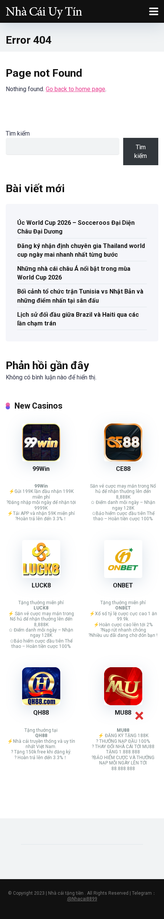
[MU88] (123, 703)
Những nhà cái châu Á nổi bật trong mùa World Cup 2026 (73, 273)
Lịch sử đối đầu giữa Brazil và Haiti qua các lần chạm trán (78, 319)
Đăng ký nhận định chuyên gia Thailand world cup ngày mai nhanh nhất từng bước (81, 250)
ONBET (123, 585)
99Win (41, 468)
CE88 (123, 468)
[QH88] (41, 703)
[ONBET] (123, 576)
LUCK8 (41, 585)
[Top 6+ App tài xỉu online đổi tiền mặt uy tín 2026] (44, 10)
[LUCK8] (41, 576)
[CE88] (123, 459)
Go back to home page (75, 89)
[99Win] (41, 459)
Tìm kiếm (18, 133)
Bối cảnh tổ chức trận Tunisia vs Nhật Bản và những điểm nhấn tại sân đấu (80, 296)
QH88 (41, 712)
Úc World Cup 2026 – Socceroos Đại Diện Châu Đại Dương (76, 227)
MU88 (123, 712)
